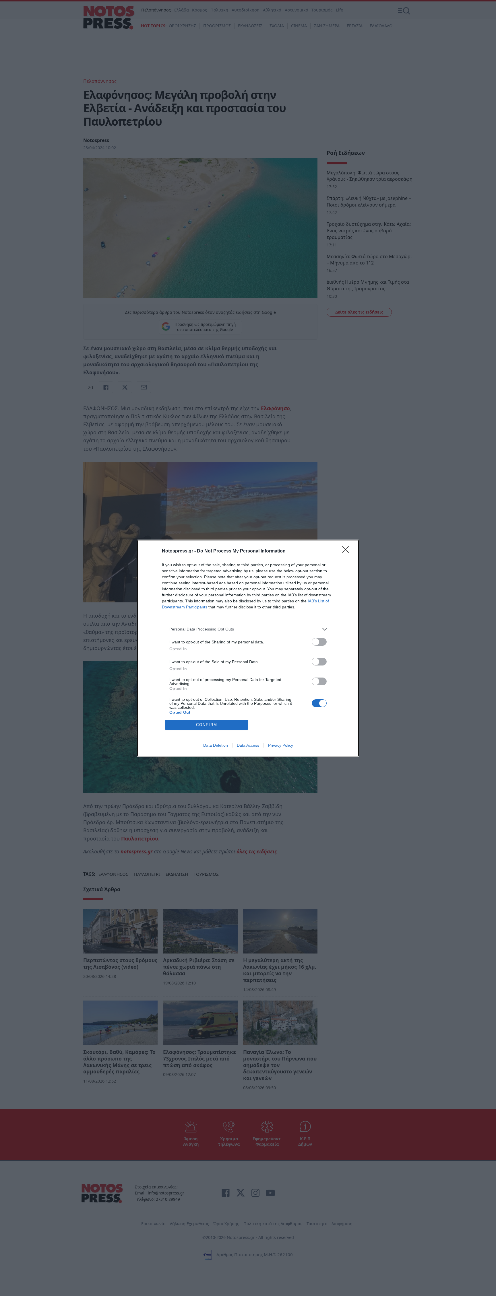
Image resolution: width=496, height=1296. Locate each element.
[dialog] (248, 648)
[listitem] (248, 629)
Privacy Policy (280, 745)
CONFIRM (206, 725)
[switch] (319, 642)
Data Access (248, 745)
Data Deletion (215, 745)
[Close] (347, 551)
